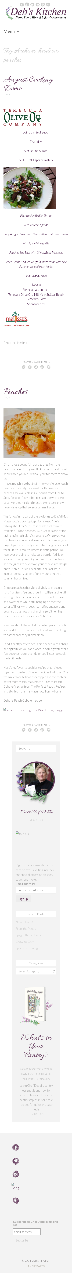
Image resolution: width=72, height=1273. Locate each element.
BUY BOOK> (36, 1114)
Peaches (15, 392)
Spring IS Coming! (27, 948)
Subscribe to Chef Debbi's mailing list (35, 1223)
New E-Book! (24, 922)
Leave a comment (36, 361)
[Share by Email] (49, 367)
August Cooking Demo (28, 84)
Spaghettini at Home (29, 935)
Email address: (25, 884)
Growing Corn (25, 942)
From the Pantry (26, 928)
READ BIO (36, 820)
